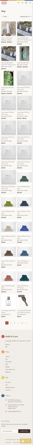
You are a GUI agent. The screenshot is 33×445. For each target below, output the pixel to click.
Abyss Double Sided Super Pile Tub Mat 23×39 (8, 63)
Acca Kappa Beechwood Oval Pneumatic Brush (24, 311)
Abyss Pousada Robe (23, 63)
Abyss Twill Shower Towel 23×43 (22, 286)
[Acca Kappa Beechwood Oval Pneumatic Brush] (24, 301)
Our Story (7, 382)
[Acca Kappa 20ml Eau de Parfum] (8, 301)
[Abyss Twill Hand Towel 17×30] (8, 251)
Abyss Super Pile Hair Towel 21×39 (23, 138)
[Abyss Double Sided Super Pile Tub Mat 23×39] (8, 53)
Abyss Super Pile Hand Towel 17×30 (7, 163)
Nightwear (8, 372)
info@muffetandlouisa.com (14, 411)
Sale (6, 359)
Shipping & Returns (10, 387)
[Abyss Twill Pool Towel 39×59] (8, 276)
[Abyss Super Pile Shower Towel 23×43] (8, 177)
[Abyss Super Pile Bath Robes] (8, 78)
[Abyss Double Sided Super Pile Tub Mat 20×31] (24, 28)
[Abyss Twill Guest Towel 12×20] (8, 227)
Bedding (7, 367)
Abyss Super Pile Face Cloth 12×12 (23, 113)
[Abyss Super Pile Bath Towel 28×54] (8, 103)
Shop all (7, 356)
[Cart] (26, 2)
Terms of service (16, 442)
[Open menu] (30, 2)
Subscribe (24, 431)
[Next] (26, 323)
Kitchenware (8, 361)
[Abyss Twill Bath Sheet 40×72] (24, 177)
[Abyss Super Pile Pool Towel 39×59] (24, 152)
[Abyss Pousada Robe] (24, 53)
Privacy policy (8, 442)
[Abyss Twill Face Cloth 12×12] (24, 202)
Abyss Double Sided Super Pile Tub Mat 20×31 (24, 39)
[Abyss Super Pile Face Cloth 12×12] (24, 103)
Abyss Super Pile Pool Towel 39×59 (23, 163)
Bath (6, 364)
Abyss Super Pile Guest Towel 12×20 (7, 138)
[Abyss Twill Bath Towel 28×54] (8, 202)
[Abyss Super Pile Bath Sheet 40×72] (24, 78)
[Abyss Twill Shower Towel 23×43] (24, 276)
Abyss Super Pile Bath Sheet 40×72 (23, 88)
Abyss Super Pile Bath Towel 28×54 (7, 113)
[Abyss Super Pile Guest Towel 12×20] (8, 128)
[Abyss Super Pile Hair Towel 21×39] (24, 128)
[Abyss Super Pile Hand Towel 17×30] (8, 152)
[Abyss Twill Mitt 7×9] (24, 251)
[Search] (18, 2)
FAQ (6, 385)
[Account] (22, 2)
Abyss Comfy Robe (6, 38)
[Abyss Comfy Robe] (8, 28)
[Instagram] (18, 347)
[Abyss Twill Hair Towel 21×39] (24, 227)
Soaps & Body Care (10, 369)
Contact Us (8, 390)
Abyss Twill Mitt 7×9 (23, 261)
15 (22, 323)
